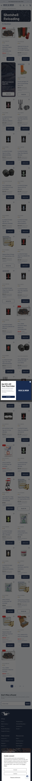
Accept (15, 769)
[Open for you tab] (27, 776)
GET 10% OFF (8, 396)
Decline (15, 773)
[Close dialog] (30, 381)
